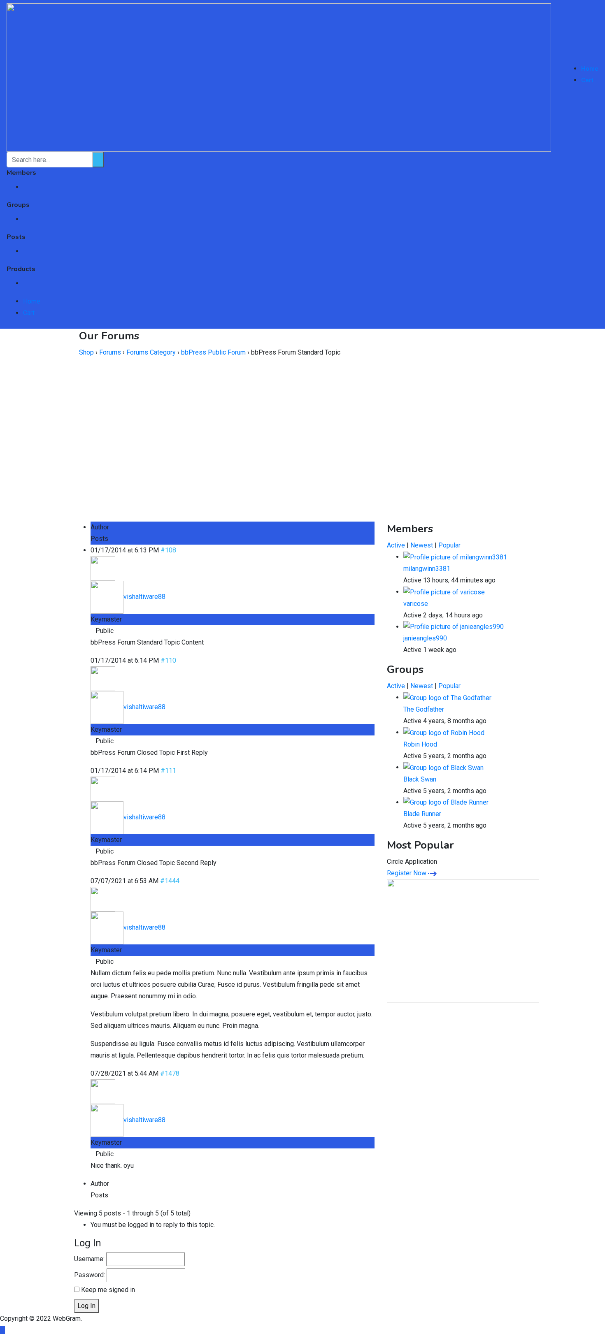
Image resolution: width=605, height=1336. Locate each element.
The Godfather (423, 709)
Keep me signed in (108, 1290)
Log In (86, 1306)
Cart (587, 80)
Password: (89, 1275)
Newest (421, 545)
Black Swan (419, 779)
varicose (415, 604)
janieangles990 (425, 638)
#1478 (169, 1073)
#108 (168, 550)
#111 (168, 771)
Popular (449, 545)
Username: (89, 1259)
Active (396, 545)
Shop (86, 352)
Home (589, 68)
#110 (168, 660)
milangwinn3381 (426, 569)
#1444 (169, 881)
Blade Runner (422, 814)
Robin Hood (420, 744)
